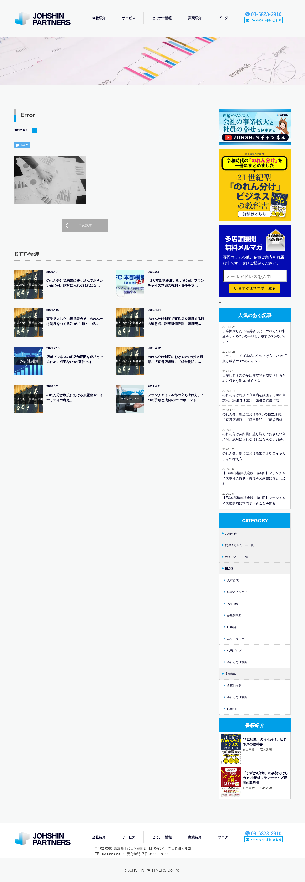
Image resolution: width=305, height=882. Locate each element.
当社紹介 (99, 17)
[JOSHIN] (47, 839)
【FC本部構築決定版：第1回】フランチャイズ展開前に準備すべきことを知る (253, 500)
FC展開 (232, 627)
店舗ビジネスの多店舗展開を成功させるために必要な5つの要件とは (74, 359)
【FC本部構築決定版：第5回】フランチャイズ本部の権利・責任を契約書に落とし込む (254, 478)
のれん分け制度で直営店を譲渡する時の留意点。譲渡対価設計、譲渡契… (176, 321)
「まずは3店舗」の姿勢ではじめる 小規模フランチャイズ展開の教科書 (265, 777)
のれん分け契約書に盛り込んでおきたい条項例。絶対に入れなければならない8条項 (254, 436)
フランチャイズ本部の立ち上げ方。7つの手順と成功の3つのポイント (255, 358)
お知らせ (231, 533)
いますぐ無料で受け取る (255, 288)
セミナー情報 (162, 17)
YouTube (233, 603)
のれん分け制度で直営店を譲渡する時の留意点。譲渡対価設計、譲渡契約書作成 (254, 397)
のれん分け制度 (237, 662)
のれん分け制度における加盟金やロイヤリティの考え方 (74, 397)
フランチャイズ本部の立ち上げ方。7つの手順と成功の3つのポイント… (175, 397)
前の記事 (85, 225)
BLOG (229, 568)
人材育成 (233, 580)
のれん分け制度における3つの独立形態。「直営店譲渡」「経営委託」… (175, 359)
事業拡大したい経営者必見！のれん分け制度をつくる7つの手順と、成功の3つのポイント (254, 336)
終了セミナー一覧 (236, 557)
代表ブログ (234, 650)
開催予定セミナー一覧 (239, 545)
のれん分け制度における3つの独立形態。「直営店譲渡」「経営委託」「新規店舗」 (254, 417)
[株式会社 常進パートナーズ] (47, 19)
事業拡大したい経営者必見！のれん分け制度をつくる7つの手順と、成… (74, 321)
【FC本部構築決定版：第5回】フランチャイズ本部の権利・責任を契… (176, 283)
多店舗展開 (234, 615)
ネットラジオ (235, 638)
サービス (128, 17)
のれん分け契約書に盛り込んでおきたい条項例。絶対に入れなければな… (74, 283)
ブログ (223, 17)
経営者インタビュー (240, 592)
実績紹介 (195, 17)
